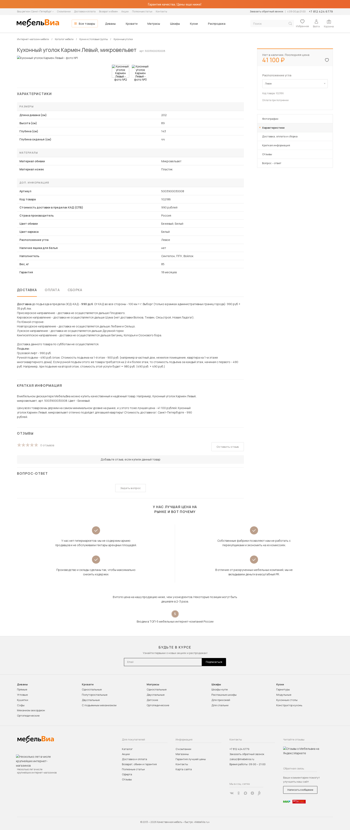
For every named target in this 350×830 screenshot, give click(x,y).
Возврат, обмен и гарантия (139, 764)
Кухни (194, 24)
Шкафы (175, 24)
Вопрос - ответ (271, 163)
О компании (64, 11)
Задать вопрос (130, 488)
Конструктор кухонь (289, 705)
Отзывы (267, 154)
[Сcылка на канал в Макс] (245, 793)
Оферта (127, 774)
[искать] (290, 23)
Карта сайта (184, 769)
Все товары (87, 24)
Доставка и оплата (85, 11)
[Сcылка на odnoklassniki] (238, 793)
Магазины (182, 754)
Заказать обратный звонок (266, 11)
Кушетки (22, 700)
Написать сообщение (300, 790)
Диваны (110, 24)
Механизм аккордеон (31, 710)
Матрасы (153, 24)
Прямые (22, 689)
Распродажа (216, 24)
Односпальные (92, 689)
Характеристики (273, 127)
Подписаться (214, 662)
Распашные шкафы (224, 694)
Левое (268, 83)
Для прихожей (220, 700)
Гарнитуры (283, 689)
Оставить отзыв (228, 447)
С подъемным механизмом (99, 705)
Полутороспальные (94, 694)
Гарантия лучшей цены (191, 759)
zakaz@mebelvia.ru (241, 759)
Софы (21, 705)
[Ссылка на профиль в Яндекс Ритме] (259, 793)
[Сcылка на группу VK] (231, 793)
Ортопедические (28, 715)
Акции (125, 11)
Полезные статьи (142, 11)
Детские (152, 700)
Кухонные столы (287, 700)
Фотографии (270, 119)
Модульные (283, 694)
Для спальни (219, 705)
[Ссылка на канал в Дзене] (252, 793)
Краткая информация (276, 145)
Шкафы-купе (219, 689)
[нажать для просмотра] (120, 71)
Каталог (127, 749)
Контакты (161, 11)
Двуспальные (91, 700)
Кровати (132, 24)
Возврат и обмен (108, 11)
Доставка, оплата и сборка (280, 136)
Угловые (22, 694)
